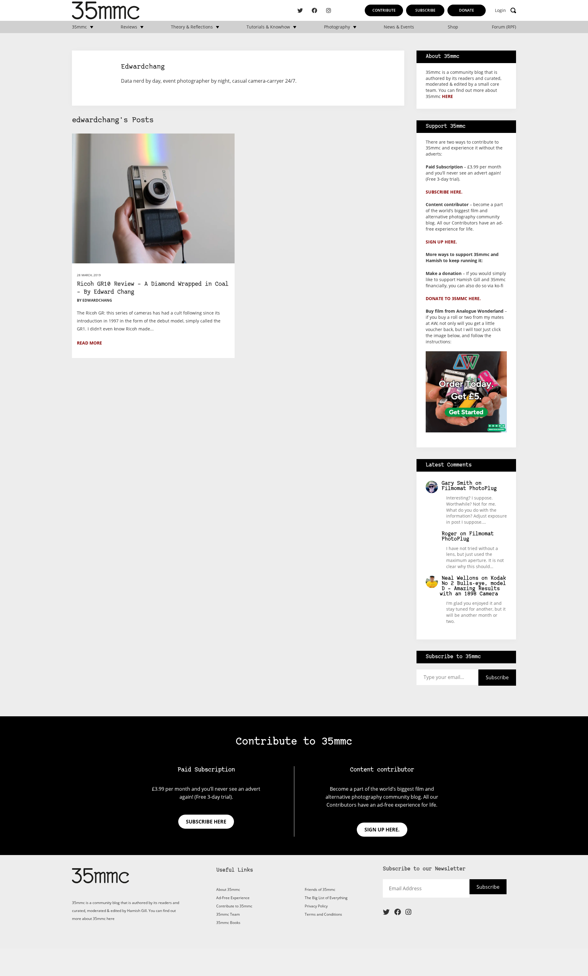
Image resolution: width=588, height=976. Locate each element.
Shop (453, 26)
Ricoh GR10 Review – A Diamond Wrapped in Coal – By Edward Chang (152, 288)
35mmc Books (228, 922)
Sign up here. (441, 242)
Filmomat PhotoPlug (469, 488)
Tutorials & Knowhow (268, 26)
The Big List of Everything (326, 897)
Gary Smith (457, 483)
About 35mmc (228, 889)
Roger (449, 534)
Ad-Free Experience (233, 897)
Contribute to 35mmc (234, 906)
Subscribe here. (444, 192)
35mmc (79, 26)
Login (500, 10)
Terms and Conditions (323, 914)
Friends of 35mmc (320, 889)
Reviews (129, 26)
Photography (337, 26)
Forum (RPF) (504, 26)
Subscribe (425, 10)
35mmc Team (228, 914)
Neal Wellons (460, 578)
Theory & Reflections (192, 26)
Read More (89, 343)
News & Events (399, 26)
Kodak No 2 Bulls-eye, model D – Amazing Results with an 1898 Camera (473, 586)
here (447, 96)
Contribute (384, 10)
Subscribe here (206, 821)
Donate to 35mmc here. (453, 298)
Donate (466, 10)
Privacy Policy (316, 906)
